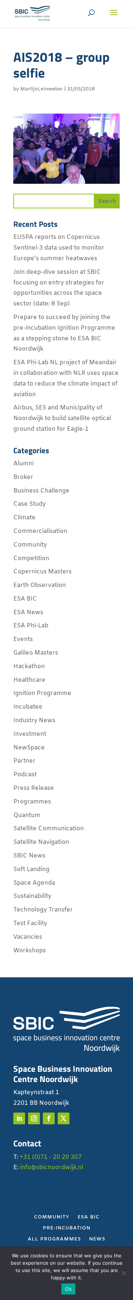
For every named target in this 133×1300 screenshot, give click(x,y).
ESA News (28, 612)
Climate (24, 518)
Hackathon (29, 666)
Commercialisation (40, 531)
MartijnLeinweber (41, 89)
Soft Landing (31, 869)
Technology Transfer (43, 910)
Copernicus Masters (42, 572)
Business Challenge (41, 491)
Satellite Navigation (41, 842)
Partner (24, 761)
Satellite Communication (48, 828)
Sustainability (32, 896)
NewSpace (29, 748)
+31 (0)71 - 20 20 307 (51, 1157)
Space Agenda (34, 883)
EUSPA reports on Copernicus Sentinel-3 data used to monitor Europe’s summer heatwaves (58, 247)
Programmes (32, 802)
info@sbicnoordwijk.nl (51, 1167)
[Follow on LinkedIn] (19, 1118)
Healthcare (29, 680)
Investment (29, 734)
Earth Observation (39, 585)
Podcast (25, 774)
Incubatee (27, 707)
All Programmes (54, 1239)
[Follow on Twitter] (63, 1118)
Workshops (29, 951)
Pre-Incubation (67, 1228)
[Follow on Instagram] (34, 1118)
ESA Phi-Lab (30, 626)
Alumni (23, 464)
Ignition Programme (42, 693)
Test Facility (30, 923)
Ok (68, 1289)
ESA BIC (25, 599)
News (97, 1239)
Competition (31, 558)
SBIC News (29, 856)
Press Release (33, 788)
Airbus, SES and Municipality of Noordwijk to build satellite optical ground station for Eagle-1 (62, 418)
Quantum (26, 815)
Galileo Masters (35, 653)
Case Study (29, 504)
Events (23, 639)
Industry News (34, 720)
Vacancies (27, 937)
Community (30, 545)
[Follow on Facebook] (49, 1118)
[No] (123, 1273)
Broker (23, 477)
